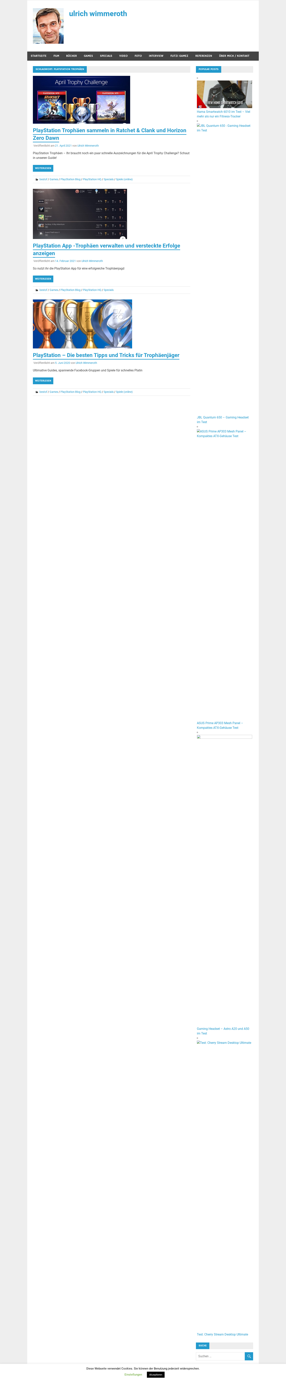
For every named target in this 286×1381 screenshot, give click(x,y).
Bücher (71, 56)
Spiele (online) (124, 179)
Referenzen (203, 56)
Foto (138, 56)
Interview (156, 56)
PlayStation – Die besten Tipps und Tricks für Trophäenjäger (106, 355)
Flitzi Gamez (179, 56)
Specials (106, 56)
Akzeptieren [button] (155, 1374)
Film (56, 56)
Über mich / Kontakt (234, 56)
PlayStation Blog (71, 179)
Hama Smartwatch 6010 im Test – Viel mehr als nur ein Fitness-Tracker (223, 114)
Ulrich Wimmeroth (88, 145)
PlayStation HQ (92, 179)
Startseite (38, 56)
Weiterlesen (43, 168)
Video (123, 56)
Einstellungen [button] (133, 1374)
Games (88, 56)
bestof (43, 179)
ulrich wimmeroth (98, 13)
